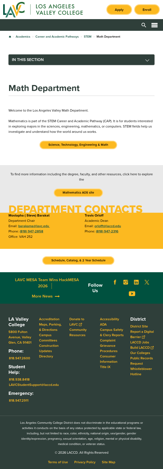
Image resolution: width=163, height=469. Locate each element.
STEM (87, 36)
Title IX (105, 366)
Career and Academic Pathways (57, 36)
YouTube (132, 293)
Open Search (144, 25)
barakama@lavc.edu (34, 226)
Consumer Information (108, 359)
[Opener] (159, 299)
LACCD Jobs (139, 342)
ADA (103, 324)
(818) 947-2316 (107, 231)
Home (9, 36)
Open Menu (154, 25)
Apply (119, 9)
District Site (139, 326)
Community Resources (78, 332)
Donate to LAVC (76, 322)
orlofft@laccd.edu (107, 226)
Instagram (125, 282)
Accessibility (109, 319)
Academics (23, 36)
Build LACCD (140, 347)
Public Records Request (141, 361)
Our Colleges (140, 352)
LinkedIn (136, 282)
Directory (46, 356)
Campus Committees (48, 338)
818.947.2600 (19, 358)
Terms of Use (58, 462)
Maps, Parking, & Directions (50, 327)
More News (42, 296)
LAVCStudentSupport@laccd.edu (34, 384)
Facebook (115, 282)
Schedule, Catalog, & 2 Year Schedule (78, 260)
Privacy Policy (85, 462)
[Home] (49, 9)
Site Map (108, 462)
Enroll (147, 9)
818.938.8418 (19, 379)
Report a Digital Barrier (142, 334)
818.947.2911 (18, 400)
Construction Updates (49, 348)
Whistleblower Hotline (141, 371)
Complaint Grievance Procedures (109, 345)
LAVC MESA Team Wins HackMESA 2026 (47, 283)
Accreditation (49, 319)
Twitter (147, 282)
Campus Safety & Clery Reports (112, 332)
